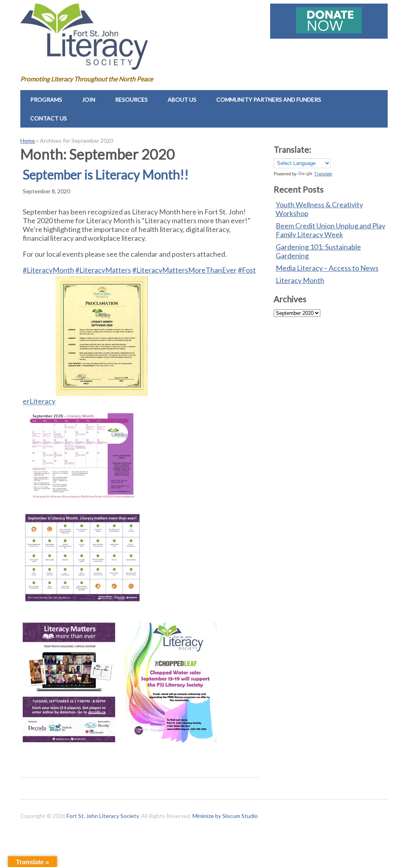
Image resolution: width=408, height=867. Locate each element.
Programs (46, 99)
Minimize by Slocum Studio (225, 815)
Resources (131, 99)
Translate (323, 173)
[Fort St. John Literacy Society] (84, 63)
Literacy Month (300, 280)
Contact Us (48, 118)
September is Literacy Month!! (106, 174)
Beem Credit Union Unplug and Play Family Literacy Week (330, 230)
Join (88, 99)
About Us (182, 99)
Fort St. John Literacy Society (103, 815)
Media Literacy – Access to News (327, 267)
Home (27, 140)
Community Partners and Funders (268, 99)
